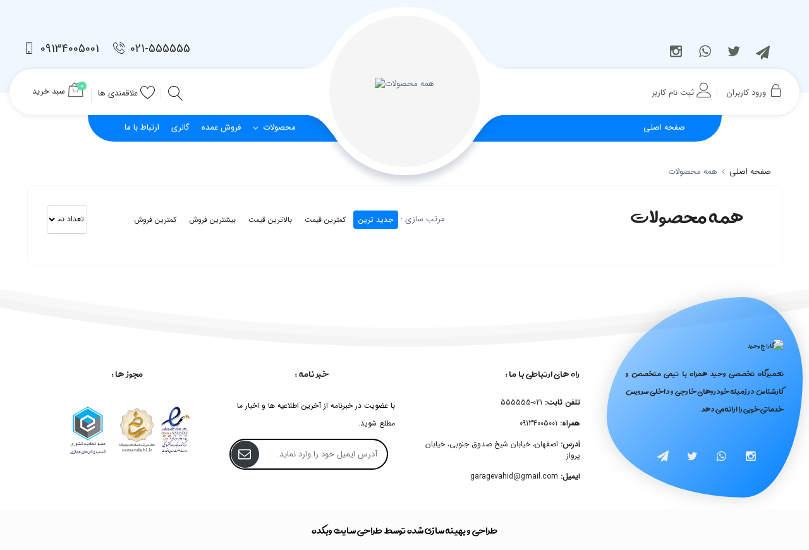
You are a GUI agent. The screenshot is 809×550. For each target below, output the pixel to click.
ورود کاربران (748, 92)
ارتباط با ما (142, 127)
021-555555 (158, 49)
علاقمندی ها (119, 93)
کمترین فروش (155, 220)
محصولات (278, 127)
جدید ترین (375, 220)
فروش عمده (221, 127)
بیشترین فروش (212, 220)
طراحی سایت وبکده (347, 530)
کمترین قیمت (325, 220)
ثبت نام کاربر (674, 92)
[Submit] (245, 454)
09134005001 (68, 49)
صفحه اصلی (749, 171)
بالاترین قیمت (270, 220)
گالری (180, 127)
